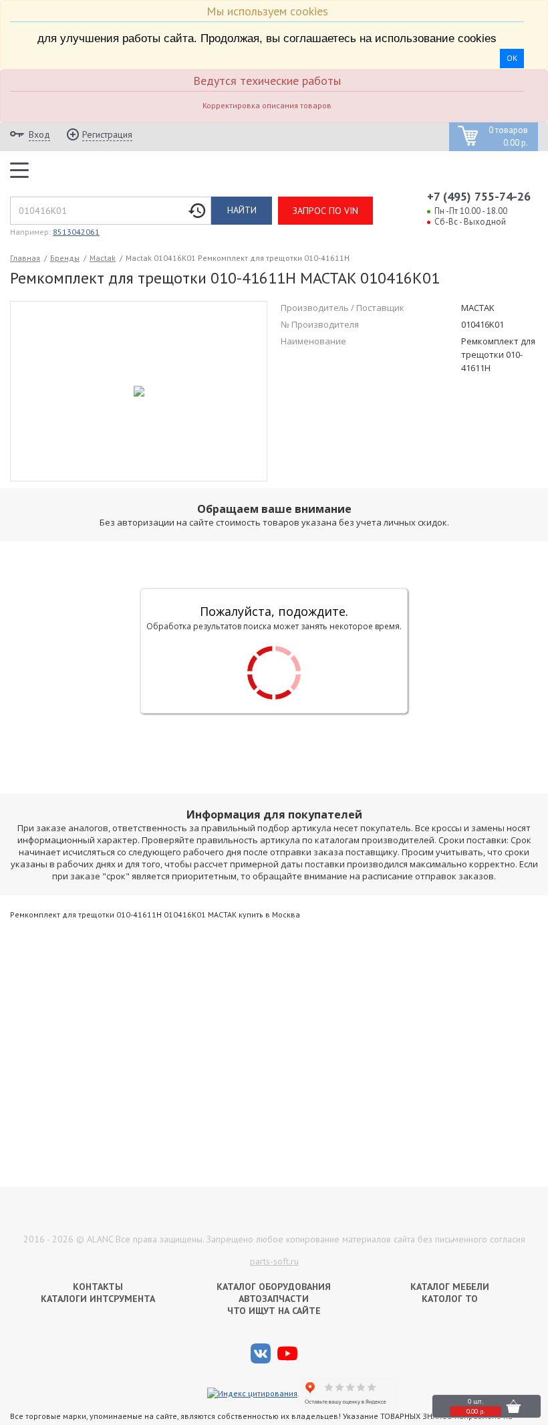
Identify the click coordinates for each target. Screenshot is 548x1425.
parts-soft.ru (274, 1261)
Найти (242, 210)
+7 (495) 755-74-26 (479, 196)
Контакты (98, 1287)
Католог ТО (450, 1299)
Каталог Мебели (449, 1287)
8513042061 (76, 232)
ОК (512, 58)
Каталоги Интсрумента (98, 1299)
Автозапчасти (274, 1299)
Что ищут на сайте (274, 1311)
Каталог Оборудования (274, 1287)
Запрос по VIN (325, 211)
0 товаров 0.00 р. (508, 136)
